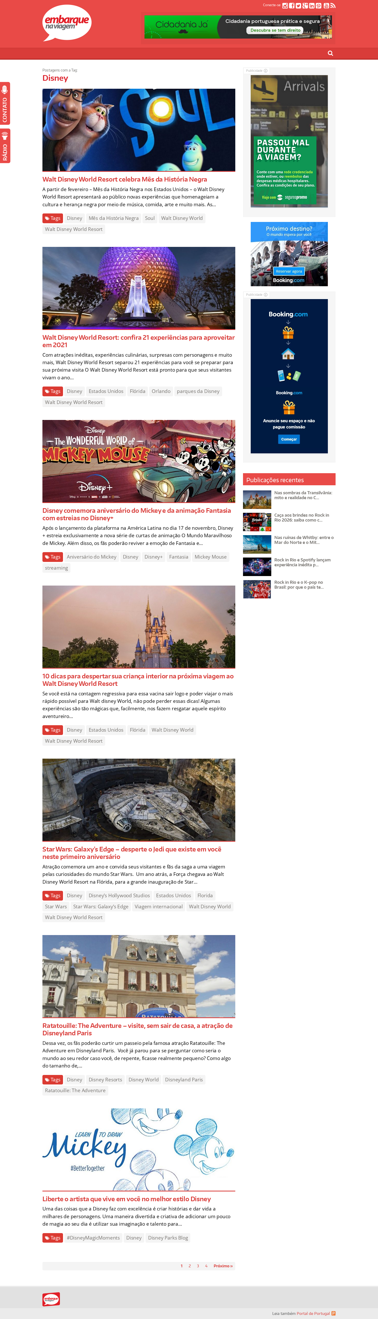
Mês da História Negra (114, 218)
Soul (150, 218)
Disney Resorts (105, 1079)
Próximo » (223, 1265)
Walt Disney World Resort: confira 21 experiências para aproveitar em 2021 (138, 341)
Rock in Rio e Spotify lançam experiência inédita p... (302, 562)
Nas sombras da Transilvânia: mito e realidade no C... (303, 495)
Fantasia (178, 556)
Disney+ (154, 556)
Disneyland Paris (184, 1079)
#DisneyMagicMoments (93, 1237)
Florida (205, 895)
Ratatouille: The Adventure (75, 1090)
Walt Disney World (182, 218)
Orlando (161, 391)
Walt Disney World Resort (74, 229)
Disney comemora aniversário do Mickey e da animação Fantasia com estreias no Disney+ (136, 514)
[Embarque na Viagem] (67, 38)
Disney (74, 218)
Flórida (138, 391)
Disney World (144, 1079)
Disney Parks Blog (168, 1237)
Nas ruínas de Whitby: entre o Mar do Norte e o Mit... (304, 540)
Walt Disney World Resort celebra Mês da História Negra (124, 179)
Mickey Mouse (211, 556)
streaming (56, 567)
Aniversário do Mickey (91, 556)
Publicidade (254, 71)
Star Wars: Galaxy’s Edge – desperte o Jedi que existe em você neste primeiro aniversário (131, 852)
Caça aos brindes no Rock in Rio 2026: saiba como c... (301, 518)
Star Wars (56, 906)
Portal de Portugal (313, 1313)
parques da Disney (198, 391)
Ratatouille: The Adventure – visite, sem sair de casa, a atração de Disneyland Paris (137, 1029)
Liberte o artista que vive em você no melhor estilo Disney (126, 1199)
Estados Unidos (106, 391)
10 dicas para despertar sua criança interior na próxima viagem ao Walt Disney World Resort (138, 679)
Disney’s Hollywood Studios (119, 895)
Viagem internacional (159, 906)
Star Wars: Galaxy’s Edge (100, 906)
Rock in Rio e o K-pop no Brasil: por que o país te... (299, 585)
